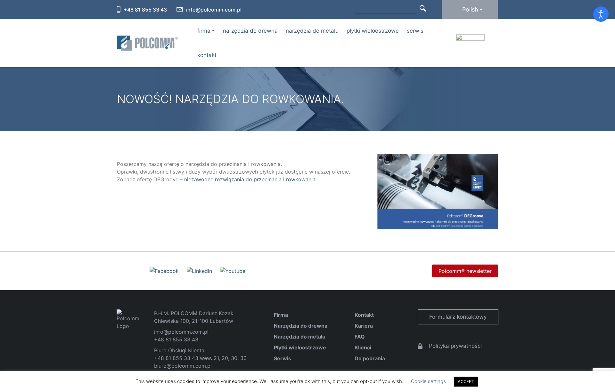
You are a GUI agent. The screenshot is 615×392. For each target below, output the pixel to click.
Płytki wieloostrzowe (373, 31)
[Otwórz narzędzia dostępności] (601, 14)
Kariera (364, 326)
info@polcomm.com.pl (214, 9)
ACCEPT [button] (466, 381)
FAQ (360, 336)
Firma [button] (203, 31)
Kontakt (207, 55)
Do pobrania (370, 358)
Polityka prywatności (455, 346)
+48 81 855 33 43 (145, 9)
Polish (470, 9)
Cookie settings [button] (428, 381)
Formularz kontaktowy (458, 317)
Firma (281, 315)
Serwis (415, 31)
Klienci (363, 347)
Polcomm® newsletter (465, 271)
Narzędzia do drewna (250, 31)
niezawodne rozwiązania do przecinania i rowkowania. (250, 179)
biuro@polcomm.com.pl (183, 366)
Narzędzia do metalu (312, 31)
